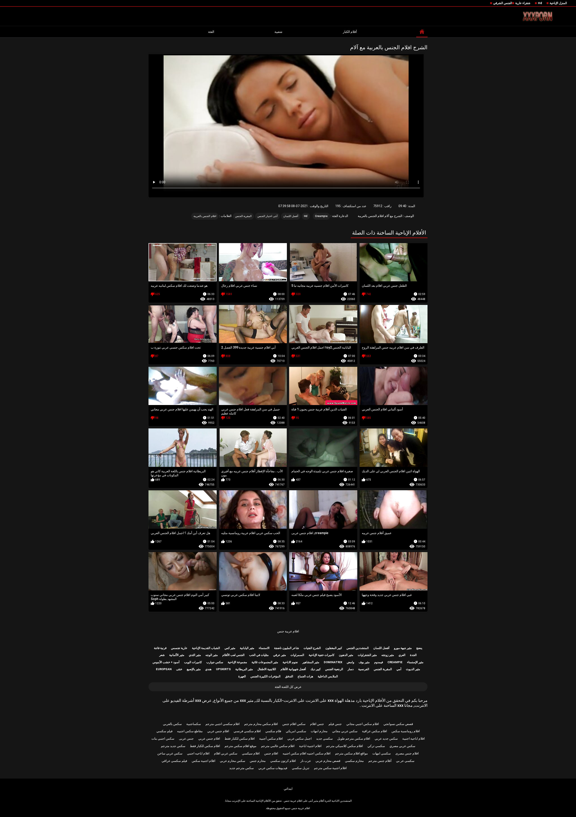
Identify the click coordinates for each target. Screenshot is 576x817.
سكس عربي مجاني (345, 731)
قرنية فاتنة (160, 648)
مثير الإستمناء (415, 662)
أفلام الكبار (350, 32)
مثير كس (230, 648)
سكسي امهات (381, 753)
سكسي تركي (376, 746)
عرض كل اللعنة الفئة (288, 687)
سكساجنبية (193, 724)
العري (401, 655)
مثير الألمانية (176, 655)
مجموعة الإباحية (237, 662)
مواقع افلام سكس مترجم (351, 753)
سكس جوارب (214, 662)
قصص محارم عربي (327, 761)
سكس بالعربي (172, 724)
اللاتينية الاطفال (266, 669)
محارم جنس (258, 761)
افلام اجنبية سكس (203, 761)
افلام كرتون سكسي (283, 761)
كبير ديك (315, 669)
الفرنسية (363, 669)
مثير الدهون (346, 655)
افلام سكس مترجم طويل (353, 738)
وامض (350, 662)
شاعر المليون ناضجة (286, 648)
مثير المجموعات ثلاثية (265, 662)
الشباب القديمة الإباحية (206, 648)
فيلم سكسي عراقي (174, 761)
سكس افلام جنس (294, 724)
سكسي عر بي (405, 761)
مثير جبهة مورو (403, 648)
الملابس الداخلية (328, 676)
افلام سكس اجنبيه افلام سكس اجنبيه (307, 753)
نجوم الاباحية (290, 662)
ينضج (419, 648)
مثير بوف (364, 662)
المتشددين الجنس (357, 648)
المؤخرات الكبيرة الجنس (265, 676)
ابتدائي (288, 788)
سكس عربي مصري (402, 746)
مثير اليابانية (247, 648)
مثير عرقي (279, 655)
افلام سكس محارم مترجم (261, 724)
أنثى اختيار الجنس (267, 216)
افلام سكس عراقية (374, 731)
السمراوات (297, 655)
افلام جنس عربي (218, 731)
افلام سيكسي (251, 753)
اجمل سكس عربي (299, 738)
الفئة (211, 32)
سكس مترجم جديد (241, 768)
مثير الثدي (195, 655)
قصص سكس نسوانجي (398, 724)
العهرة (242, 676)
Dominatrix (333, 662)
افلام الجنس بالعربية (205, 216)
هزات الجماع (305, 676)
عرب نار (305, 761)
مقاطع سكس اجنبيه (190, 731)
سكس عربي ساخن (169, 753)
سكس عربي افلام (225, 753)
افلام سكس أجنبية (271, 738)
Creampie (321, 216)
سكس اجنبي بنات (162, 738)
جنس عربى (186, 738)
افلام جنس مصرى (407, 753)
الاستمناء (264, 648)
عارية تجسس (179, 648)
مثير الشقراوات (367, 655)
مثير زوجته (387, 655)
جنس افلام (317, 724)
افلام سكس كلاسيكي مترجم (344, 746)
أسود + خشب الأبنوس (166, 662)
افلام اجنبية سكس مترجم (330, 768)
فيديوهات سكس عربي (272, 768)
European (164, 669)
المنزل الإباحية (558, 3)
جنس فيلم (335, 724)
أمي (398, 669)
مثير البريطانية (244, 669)
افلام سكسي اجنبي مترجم (222, 724)
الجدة (413, 655)
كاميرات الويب (193, 662)
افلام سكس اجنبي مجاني (362, 724)
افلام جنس (271, 753)
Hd (540, 3)
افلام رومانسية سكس (406, 731)
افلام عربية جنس (288, 631)
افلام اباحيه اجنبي (198, 753)
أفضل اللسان (290, 216)
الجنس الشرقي (502, 3)
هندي (208, 669)
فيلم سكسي (164, 731)
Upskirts (223, 669)
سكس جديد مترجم (173, 746)
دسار (351, 669)
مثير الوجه (211, 655)
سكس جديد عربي (386, 738)
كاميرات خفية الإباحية (321, 655)
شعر (162, 655)
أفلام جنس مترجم (380, 761)
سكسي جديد (324, 738)
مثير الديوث (413, 669)
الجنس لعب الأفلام (233, 655)
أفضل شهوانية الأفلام (293, 669)
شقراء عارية (522, 3)
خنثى (179, 669)
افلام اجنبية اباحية (310, 746)
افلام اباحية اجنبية (413, 738)
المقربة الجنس (243, 216)
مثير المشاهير (310, 662)
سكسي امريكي (296, 731)
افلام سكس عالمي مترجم (278, 746)
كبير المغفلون (333, 648)
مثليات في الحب (259, 655)
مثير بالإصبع (194, 669)
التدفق (289, 676)
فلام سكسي (273, 731)
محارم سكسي (354, 761)
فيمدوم (378, 662)
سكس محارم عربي (232, 761)
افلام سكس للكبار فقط (240, 738)
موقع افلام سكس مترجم (240, 746)
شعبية (278, 32)
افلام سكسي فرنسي (247, 731)
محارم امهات (319, 731)
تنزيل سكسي (300, 768)
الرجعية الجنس (334, 669)
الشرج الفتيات (312, 648)
